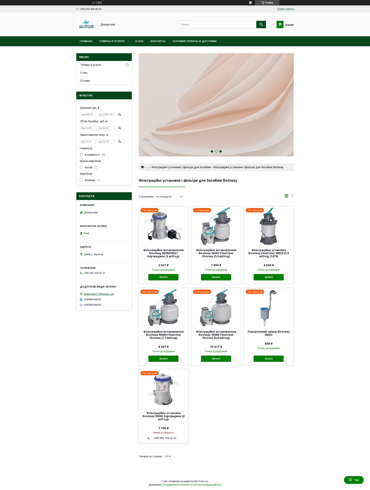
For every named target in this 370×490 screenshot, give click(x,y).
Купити (163, 277)
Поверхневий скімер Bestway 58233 (269, 333)
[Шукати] (261, 24)
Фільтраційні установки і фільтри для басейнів (181, 167)
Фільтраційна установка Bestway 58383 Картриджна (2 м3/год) (163, 416)
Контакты (158, 41)
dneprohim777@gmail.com (99, 294)
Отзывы (85, 80)
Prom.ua (203, 481)
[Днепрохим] (86, 31)
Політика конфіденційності (206, 484)
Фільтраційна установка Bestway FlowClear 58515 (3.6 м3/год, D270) (268, 253)
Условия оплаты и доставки (194, 41)
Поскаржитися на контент (176, 484)
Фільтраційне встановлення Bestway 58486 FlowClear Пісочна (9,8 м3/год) (216, 334)
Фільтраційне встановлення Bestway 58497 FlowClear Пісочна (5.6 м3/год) (216, 253)
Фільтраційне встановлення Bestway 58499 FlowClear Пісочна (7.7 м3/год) (163, 334)
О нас (139, 41)
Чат (356, 480)
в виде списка (292, 196)
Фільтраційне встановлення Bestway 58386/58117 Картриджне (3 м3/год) (163, 253)
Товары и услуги (111, 41)
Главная (86, 41)
